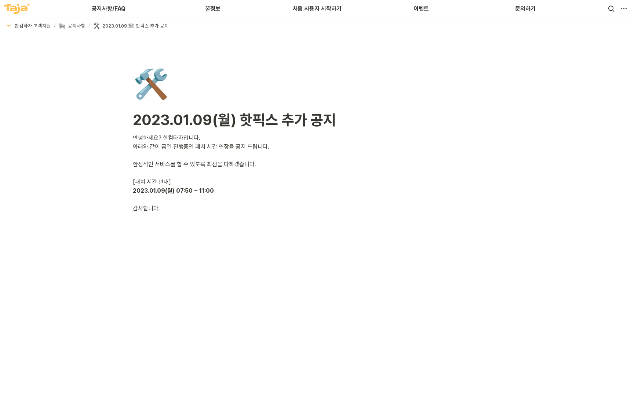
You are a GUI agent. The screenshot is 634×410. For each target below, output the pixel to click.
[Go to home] (17, 9)
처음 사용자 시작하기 (317, 8)
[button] (611, 9)
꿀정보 (213, 8)
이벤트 (421, 8)
